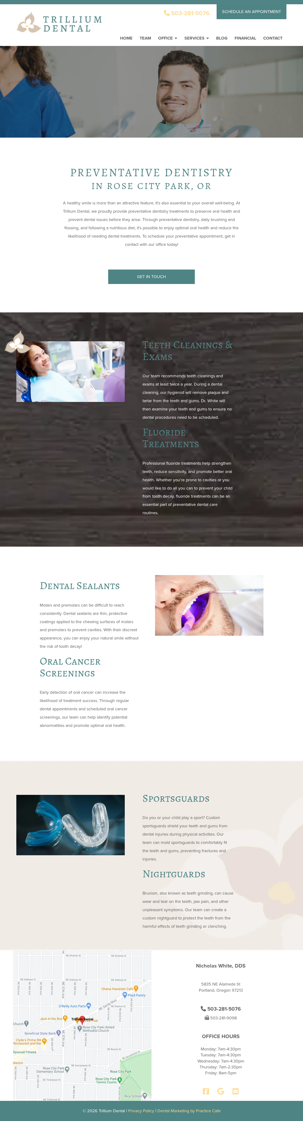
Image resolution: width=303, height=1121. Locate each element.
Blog (221, 38)
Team (145, 38)
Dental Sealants (80, 585)
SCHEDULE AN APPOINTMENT (251, 11)
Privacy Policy (141, 1110)
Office (166, 38)
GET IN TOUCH (151, 276)
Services (195, 38)
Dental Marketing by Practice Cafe (189, 1110)
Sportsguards (176, 798)
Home (126, 38)
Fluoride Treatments (171, 438)
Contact (272, 38)
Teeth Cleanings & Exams (188, 350)
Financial (245, 38)
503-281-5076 (189, 13)
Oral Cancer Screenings (70, 667)
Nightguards (174, 873)
